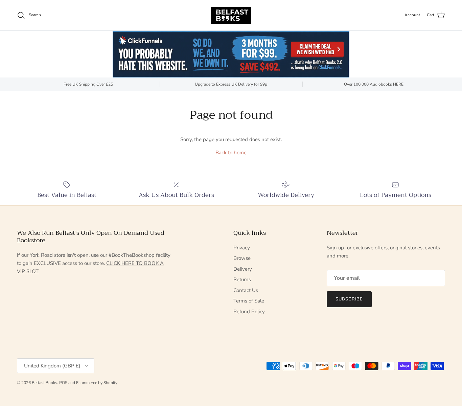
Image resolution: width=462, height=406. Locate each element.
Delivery (242, 269)
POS (63, 382)
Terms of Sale (248, 300)
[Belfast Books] (231, 15)
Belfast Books (44, 382)
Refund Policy (249, 311)
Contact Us (245, 290)
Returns (242, 279)
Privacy (241, 247)
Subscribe (349, 299)
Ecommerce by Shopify (96, 382)
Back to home (231, 152)
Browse (242, 258)
